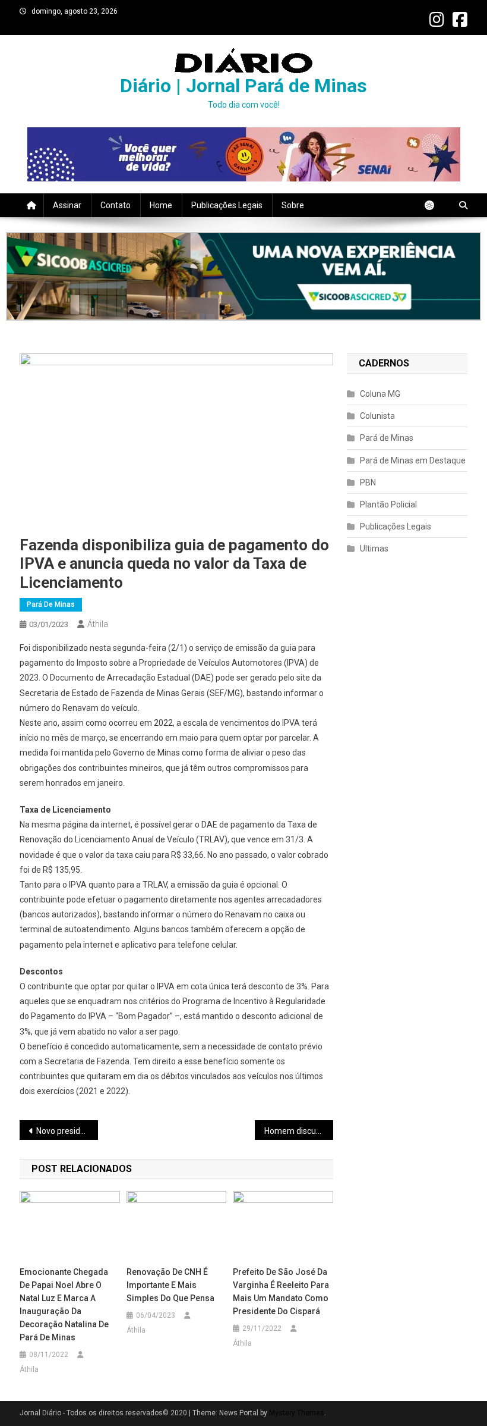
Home (161, 205)
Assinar (67, 205)
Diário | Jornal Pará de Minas (243, 85)
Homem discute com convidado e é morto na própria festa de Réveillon (298, 1131)
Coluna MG (380, 394)
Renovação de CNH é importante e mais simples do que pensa (170, 1285)
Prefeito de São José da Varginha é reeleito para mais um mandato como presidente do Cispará (281, 1291)
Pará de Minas (51, 604)
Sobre (293, 205)
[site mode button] (435, 205)
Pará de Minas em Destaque (413, 460)
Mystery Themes (296, 1413)
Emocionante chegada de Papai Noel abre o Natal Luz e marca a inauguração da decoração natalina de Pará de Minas (64, 1304)
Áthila (97, 624)
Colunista (377, 416)
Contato (115, 205)
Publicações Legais (227, 205)
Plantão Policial (388, 504)
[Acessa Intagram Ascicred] (243, 276)
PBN (368, 482)
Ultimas (374, 548)
